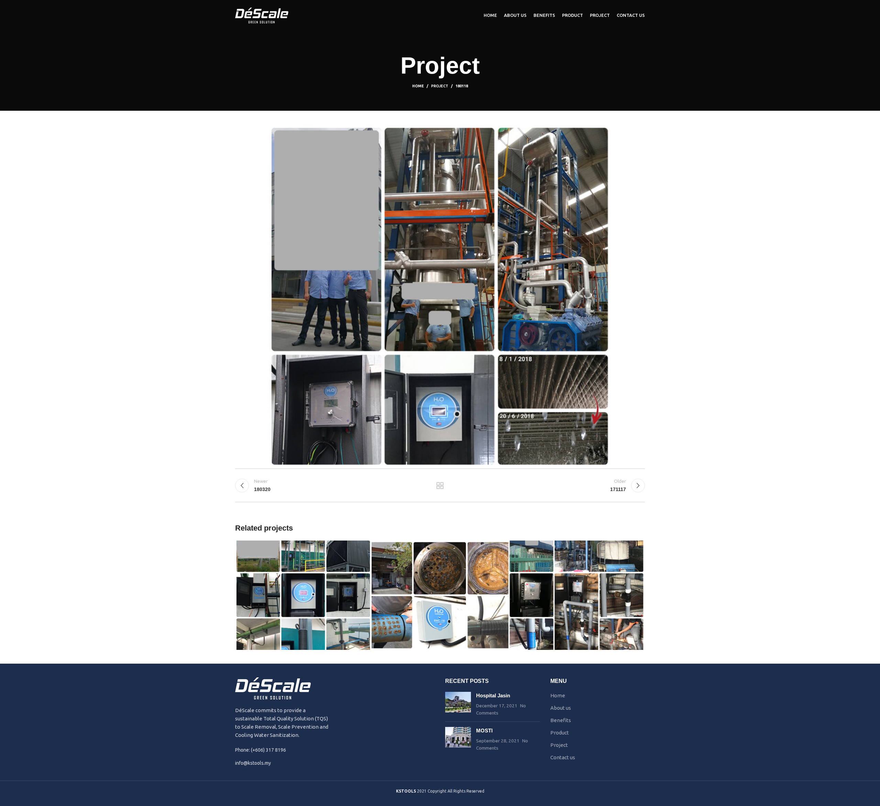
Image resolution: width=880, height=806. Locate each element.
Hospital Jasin (493, 695)
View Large (363, 548)
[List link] (282, 763)
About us (560, 708)
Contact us (562, 757)
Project (439, 86)
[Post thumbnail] (458, 704)
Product (559, 733)
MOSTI (484, 730)
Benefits (560, 720)
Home (418, 86)
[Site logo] (261, 15)
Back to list (440, 485)
